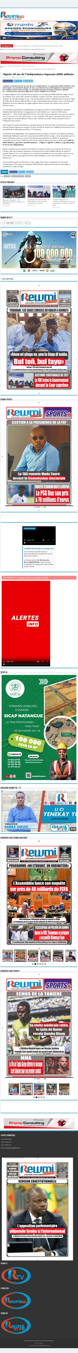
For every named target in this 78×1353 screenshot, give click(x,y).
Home (3, 49)
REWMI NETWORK (48, 1172)
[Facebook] (36, 1175)
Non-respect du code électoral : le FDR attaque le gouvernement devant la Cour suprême (38, 201)
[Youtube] (41, 1175)
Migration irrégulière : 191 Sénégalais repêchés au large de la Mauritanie (14, 201)
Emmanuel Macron (17, 176)
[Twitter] (39, 1175)
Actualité (8, 49)
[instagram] (43, 1175)
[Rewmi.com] (12, 15)
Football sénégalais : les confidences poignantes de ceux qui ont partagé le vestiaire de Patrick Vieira (64, 202)
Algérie (7, 176)
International (22, 77)
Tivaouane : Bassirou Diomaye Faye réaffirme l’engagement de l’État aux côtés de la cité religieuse (41, 46)
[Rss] (35, 1175)
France (28, 176)
